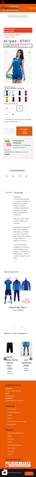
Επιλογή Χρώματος (9, 87)
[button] (5, 358)
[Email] (26, 176)
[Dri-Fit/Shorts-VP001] (19, 343)
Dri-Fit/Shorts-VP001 (19, 362)
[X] (13, 176)
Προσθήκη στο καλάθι (24, 131)
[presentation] (14, 327)
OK (29, 473)
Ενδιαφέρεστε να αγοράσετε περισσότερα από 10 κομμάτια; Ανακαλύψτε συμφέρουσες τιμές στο (18, 147)
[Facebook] (7, 176)
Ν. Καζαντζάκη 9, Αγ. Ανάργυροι (15, 399)
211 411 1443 (9, 389)
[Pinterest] (19, 176)
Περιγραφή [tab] (8, 192)
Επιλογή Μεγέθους (9, 103)
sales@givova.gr (10, 394)
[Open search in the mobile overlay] (18, 16)
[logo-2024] (9, 5)
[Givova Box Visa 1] (17, 290)
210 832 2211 (18, 389)
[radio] (7, 93)
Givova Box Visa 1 (18, 307)
